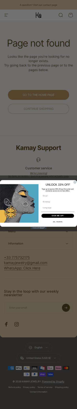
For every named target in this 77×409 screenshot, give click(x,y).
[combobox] (57, 207)
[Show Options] (73, 207)
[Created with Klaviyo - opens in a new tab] (38, 228)
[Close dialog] (75, 182)
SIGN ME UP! (58, 216)
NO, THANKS (58, 221)
